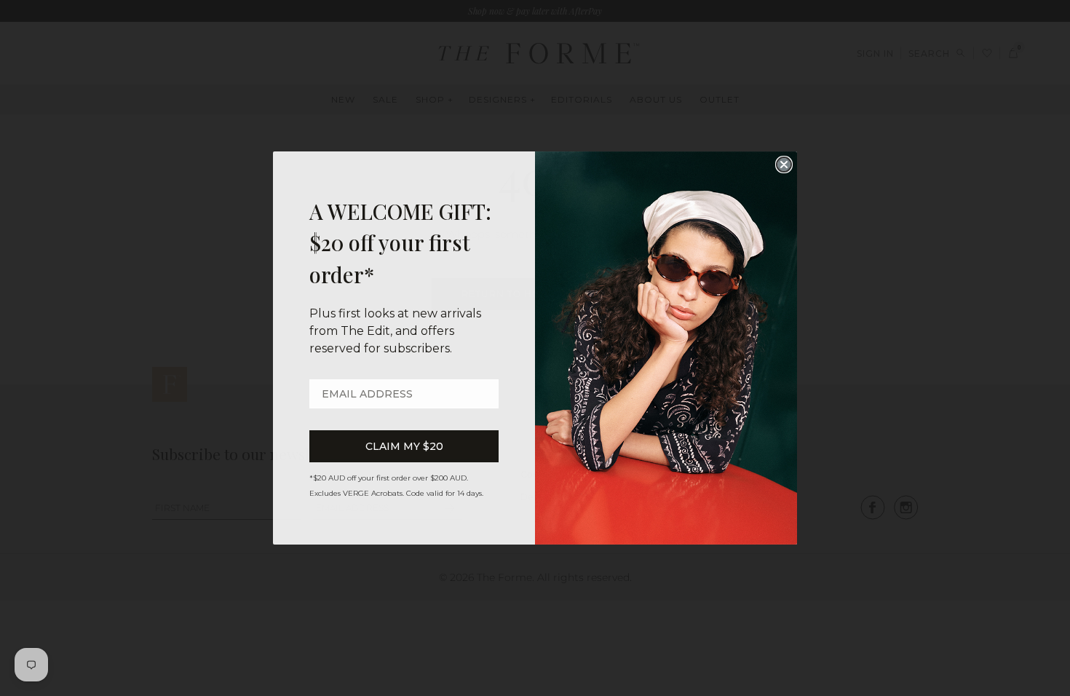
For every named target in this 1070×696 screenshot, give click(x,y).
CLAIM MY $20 (404, 446)
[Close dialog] (784, 164)
